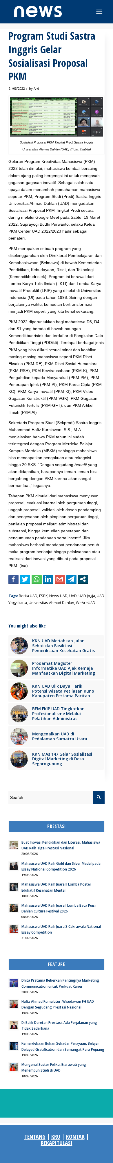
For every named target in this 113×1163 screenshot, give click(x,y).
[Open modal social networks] (83, 579)
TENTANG (34, 1136)
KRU (55, 1136)
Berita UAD (28, 595)
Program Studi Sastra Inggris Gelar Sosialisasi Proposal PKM (51, 56)
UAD (73, 595)
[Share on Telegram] (71, 579)
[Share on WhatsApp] (37, 579)
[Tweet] (25, 579)
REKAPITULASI (56, 1143)
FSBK (43, 595)
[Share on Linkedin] (48, 579)
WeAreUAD (85, 602)
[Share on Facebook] (13, 579)
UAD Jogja (87, 595)
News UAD (58, 595)
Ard (36, 88)
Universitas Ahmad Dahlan (51, 602)
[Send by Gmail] (60, 579)
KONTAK (75, 1136)
